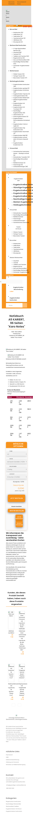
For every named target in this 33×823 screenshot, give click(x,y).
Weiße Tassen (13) (18, 74)
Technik (15, 263)
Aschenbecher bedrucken (21, 222)
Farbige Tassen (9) (19, 76)
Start (12, 332)
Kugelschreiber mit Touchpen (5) (19, 108)
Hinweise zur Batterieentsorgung (15, 764)
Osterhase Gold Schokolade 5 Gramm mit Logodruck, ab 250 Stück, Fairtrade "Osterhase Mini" (22, 640)
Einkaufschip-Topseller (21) (21, 157)
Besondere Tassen (19, 236)
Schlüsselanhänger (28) (20, 166)
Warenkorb (11, 4)
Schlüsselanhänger (19, 220)
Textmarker (16, 247)
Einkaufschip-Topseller (20, 213)
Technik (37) (17, 54)
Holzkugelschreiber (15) (20, 96)
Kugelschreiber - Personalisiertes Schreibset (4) (21, 120)
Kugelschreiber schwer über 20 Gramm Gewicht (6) (20, 139)
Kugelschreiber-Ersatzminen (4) (18, 144)
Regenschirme (17, 266)
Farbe (10, 451)
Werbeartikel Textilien (12, 806)
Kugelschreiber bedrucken (14, 811)
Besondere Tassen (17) (20, 78)
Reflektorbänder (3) (19, 163)
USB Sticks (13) (17, 40)
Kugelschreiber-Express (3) (21, 94)
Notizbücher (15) (18, 32)
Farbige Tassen (18, 234)
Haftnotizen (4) (17, 34)
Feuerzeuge (17, 219)
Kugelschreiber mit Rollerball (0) (19, 104)
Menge (11, 459)
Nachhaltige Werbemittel (20, 270)
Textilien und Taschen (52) (21, 56)
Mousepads (17, 253)
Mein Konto (11, 2)
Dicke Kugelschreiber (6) (20, 116)
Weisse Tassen (17, 232)
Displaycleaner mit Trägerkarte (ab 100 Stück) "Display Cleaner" (23, 689)
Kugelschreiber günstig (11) (21, 88)
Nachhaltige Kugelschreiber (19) (19, 112)
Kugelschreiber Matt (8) (20, 135)
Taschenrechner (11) (19, 38)
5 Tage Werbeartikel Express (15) (19, 49)
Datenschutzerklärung (12, 760)
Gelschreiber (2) (18, 115)
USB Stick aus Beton (11, 632)
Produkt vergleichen (19, 524)
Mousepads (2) (18, 42)
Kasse (19, 4)
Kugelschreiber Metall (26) (21, 98)
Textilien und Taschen (19, 264)
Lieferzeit (11, 474)
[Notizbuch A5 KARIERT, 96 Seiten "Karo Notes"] (16, 351)
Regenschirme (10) (19, 58)
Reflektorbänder (18, 217)
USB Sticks (16, 251)
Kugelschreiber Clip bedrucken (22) (19, 129)
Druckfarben (12, 466)
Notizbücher (17, 243)
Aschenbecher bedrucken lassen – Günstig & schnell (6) (21, 153)
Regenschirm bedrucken (13, 801)
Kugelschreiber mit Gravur (14, 809)
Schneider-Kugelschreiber (21, 272)
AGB (7, 757)
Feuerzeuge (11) (18, 165)
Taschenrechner (18, 249)
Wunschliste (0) (21, 2)
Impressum (9, 755)
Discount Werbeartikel (20, 268)
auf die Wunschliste (19, 517)
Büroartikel (18, 332)
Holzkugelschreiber (22, 205)
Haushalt (16, 261)
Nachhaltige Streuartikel (20, 215)
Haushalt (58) (17, 52)
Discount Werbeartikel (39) (21, 60)
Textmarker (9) (17, 36)
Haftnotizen (16, 245)
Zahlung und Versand (12, 762)
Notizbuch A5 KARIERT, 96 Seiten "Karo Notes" (17, 336)
